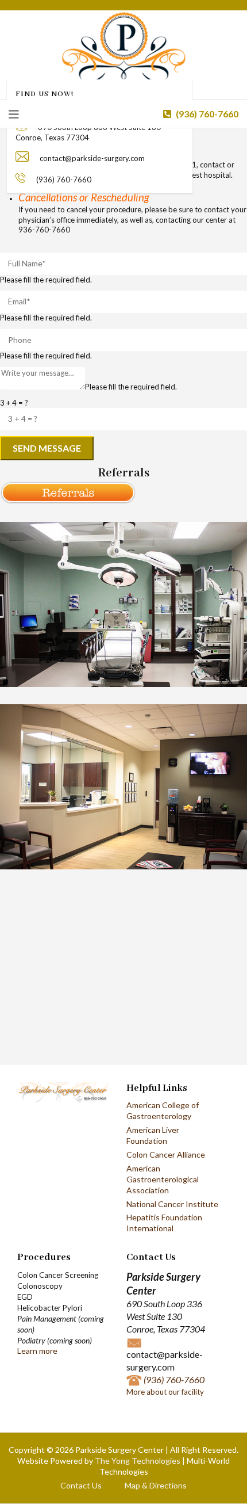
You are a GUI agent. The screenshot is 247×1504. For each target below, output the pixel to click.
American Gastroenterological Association (162, 1179)
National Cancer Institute (172, 1204)
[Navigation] (14, 114)
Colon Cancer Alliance (165, 1154)
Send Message (47, 447)
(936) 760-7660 (206, 113)
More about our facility (165, 1391)
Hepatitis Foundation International (164, 1222)
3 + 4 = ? (14, 402)
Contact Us (81, 1485)
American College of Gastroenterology (162, 1110)
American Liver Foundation (152, 1135)
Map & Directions (156, 1485)
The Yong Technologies (137, 1460)
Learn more (37, 1351)
